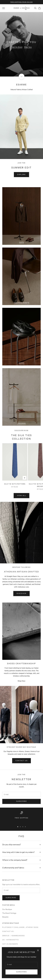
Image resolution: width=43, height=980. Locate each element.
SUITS (21, 242)
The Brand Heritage (9, 913)
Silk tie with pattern (14, 484)
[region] (21, 817)
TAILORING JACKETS (21, 303)
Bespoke (5, 917)
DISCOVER (21, 593)
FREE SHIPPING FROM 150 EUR (21, 2)
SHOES (21, 363)
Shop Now (28, 47)
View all (21, 496)
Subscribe (21, 972)
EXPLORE (21, 175)
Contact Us (21, 761)
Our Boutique (7, 909)
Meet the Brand (16, 47)
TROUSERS (21, 423)
